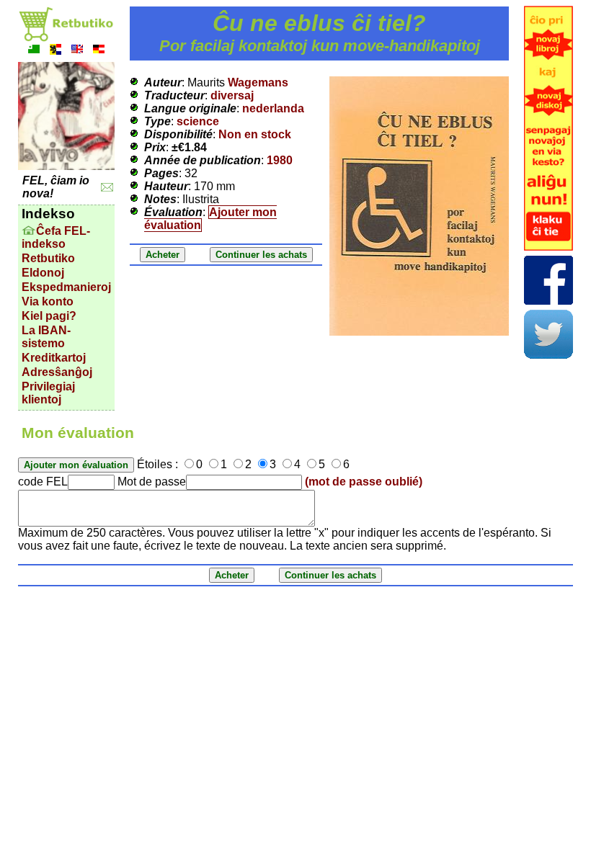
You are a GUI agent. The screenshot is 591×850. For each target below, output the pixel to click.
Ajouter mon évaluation (210, 218)
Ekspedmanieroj (66, 287)
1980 (280, 160)
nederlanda (273, 108)
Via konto (48, 301)
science (198, 121)
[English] (77, 51)
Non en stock (254, 134)
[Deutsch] (98, 51)
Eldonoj (43, 273)
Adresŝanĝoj (57, 372)
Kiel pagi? (49, 316)
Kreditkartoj (54, 358)
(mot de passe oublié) (363, 481)
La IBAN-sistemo (46, 336)
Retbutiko (48, 258)
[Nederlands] (55, 51)
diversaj (232, 95)
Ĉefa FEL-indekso (56, 237)
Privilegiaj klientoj (48, 393)
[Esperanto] (34, 51)
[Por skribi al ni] (107, 188)
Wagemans (258, 82)
